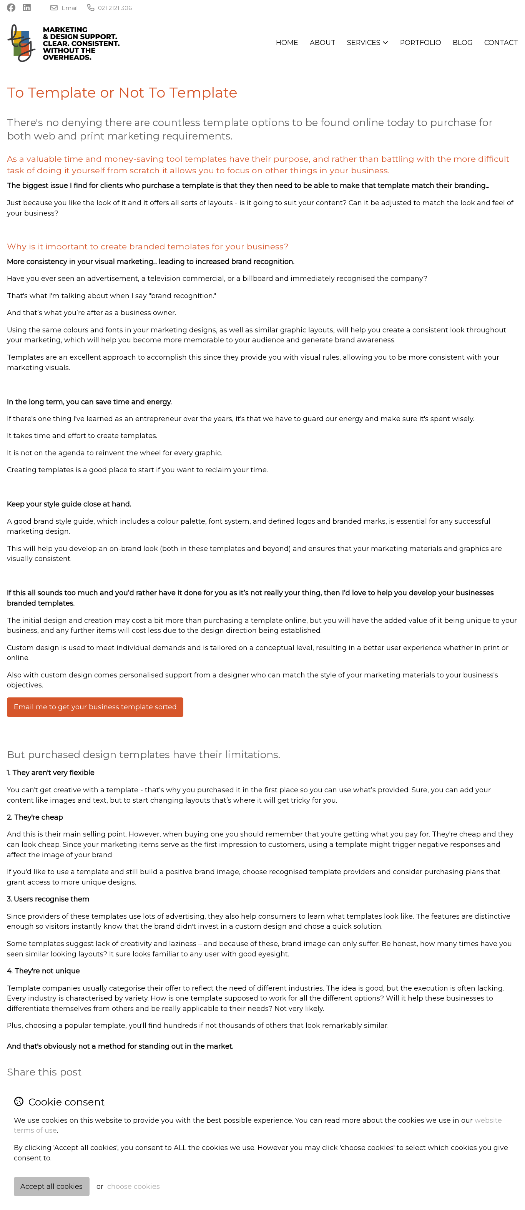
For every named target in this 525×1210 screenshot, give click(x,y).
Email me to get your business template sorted (95, 707)
